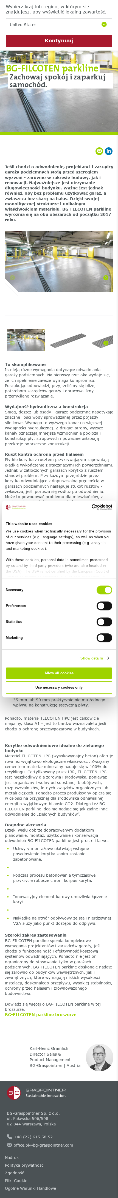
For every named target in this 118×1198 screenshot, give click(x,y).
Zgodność (14, 1173)
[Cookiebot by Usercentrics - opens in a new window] (88, 507)
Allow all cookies (59, 673)
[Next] (105, 277)
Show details (91, 658)
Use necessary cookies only (59, 687)
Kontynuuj (59, 40)
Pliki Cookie (16, 1180)
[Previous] (12, 277)
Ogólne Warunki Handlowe (30, 1188)
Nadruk (12, 1157)
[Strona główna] (59, 1093)
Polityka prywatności (24, 1165)
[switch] (104, 605)
